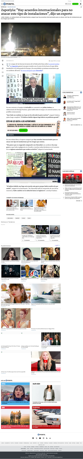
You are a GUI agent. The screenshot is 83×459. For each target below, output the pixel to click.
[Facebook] (33, 438)
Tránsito (60, 450)
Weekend (32, 446)
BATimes (51, 446)
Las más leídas (68, 171)
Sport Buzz (52, 448)
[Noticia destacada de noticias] (15, 384)
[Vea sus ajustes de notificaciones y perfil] (80, 4)
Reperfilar (17, 218)
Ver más (78, 200)
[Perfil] (9, 380)
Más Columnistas (76, 124)
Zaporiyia (15, 66)
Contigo (31, 448)
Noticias (28, 446)
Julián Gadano (10, 218)
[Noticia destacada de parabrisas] (46, 408)
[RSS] (46, 438)
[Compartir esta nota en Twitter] (2, 64)
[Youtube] (40, 438)
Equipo (46, 450)
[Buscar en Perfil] (80, 1)
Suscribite (75, 3)
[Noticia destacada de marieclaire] (46, 384)
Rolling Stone (46, 448)
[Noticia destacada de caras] (15, 408)
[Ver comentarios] (81, 7)
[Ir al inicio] (8, 4)
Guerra (29, 218)
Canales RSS (23, 450)
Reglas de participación (52, 450)
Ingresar (69, 3)
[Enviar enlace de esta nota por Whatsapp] (2, 68)
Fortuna (37, 446)
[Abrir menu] (2, 4)
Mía (48, 446)
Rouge (46, 446)
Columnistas (68, 92)
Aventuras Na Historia (38, 448)
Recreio (56, 448)
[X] (36, 438)
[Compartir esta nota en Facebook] (2, 60)
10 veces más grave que (31, 70)
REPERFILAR (3, 7)
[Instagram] (43, 438)
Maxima (60, 448)
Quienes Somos (30, 450)
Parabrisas (41, 446)
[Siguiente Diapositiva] (59, 234)
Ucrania (23, 218)
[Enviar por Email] (2, 72)
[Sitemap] (50, 438)
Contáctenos (36, 450)
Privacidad (42, 450)
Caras (25, 446)
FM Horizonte (56, 446)
